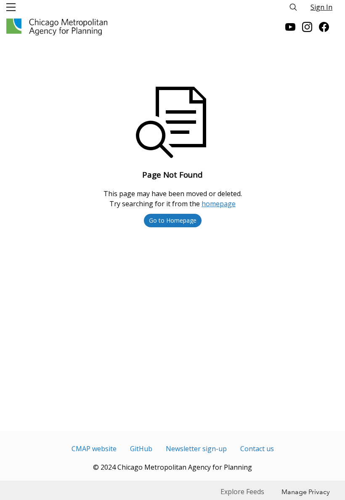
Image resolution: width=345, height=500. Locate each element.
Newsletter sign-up (196, 448)
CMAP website (94, 448)
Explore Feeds (242, 491)
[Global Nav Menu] (11, 7)
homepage (219, 203)
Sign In (321, 7)
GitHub (141, 448)
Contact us (257, 448)
